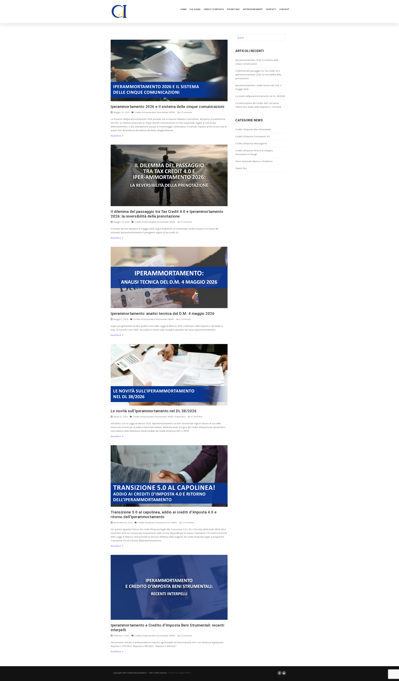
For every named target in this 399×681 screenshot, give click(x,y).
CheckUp (284, 9)
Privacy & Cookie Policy (179, 673)
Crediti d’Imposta (214, 9)
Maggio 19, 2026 (121, 112)
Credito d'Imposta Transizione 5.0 (153, 522)
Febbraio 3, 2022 (121, 635)
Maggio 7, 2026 (120, 319)
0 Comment (186, 112)
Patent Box (233, 9)
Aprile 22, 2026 (120, 416)
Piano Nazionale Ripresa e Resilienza (253, 161)
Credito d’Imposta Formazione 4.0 (252, 136)
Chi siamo (195, 9)
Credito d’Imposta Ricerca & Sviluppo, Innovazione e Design (254, 152)
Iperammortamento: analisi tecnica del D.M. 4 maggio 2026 (162, 313)
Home (183, 9)
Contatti (271, 9)
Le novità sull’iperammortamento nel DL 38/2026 (154, 411)
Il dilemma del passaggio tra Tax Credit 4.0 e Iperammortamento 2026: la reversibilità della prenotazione (258, 74)
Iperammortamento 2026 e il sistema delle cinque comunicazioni (167, 106)
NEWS (172, 112)
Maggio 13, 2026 (121, 221)
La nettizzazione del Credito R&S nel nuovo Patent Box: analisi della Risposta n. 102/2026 (258, 105)
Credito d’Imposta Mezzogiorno (251, 143)
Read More (117, 135)
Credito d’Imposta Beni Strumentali (253, 129)
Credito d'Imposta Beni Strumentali (151, 112)
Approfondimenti (253, 9)
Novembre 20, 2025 (123, 522)
